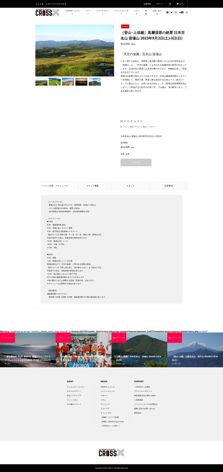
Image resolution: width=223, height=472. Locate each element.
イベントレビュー (108, 391)
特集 (146, 12)
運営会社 (137, 413)
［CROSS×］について (72, 12)
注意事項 (168, 185)
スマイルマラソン (102, 12)
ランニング (105, 404)
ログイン (160, 4)
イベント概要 (92, 185)
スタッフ (130, 185)
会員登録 (147, 4)
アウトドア (105, 408)
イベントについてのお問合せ (146, 404)
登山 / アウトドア (136, 127)
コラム (103, 400)
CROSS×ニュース (108, 387)
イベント (88, 12)
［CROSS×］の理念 (142, 387)
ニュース (136, 12)
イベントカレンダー (121, 12)
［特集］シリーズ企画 (110, 417)
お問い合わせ (157, 12)
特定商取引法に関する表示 (145, 395)
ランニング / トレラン (76, 387)
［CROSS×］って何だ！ (110, 426)
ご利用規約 (138, 400)
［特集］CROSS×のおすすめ (112, 421)
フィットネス (72, 400)
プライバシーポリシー (143, 391)
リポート (104, 395)
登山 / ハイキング (149, 127)
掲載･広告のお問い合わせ (144, 408)
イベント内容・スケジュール (54, 185)
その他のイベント (74, 404)
